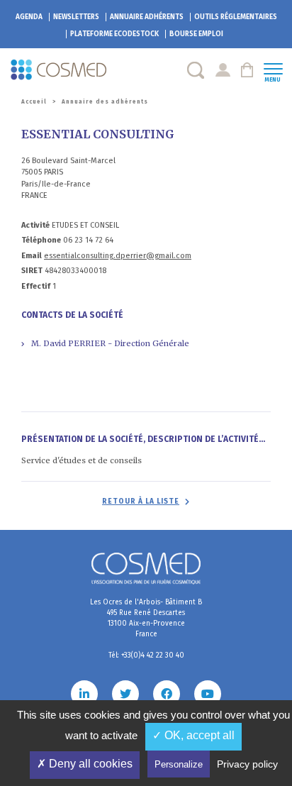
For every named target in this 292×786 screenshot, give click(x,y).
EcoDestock (114, 34)
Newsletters (76, 17)
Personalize (179, 764)
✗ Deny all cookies (85, 764)
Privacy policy (247, 764)
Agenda (29, 17)
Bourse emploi (196, 34)
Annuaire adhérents (147, 17)
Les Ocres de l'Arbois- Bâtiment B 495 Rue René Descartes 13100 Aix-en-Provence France (146, 618)
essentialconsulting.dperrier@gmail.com (117, 255)
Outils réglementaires (235, 17)
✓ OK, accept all (193, 735)
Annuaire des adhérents (105, 102)
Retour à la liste (140, 501)
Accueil (34, 102)
